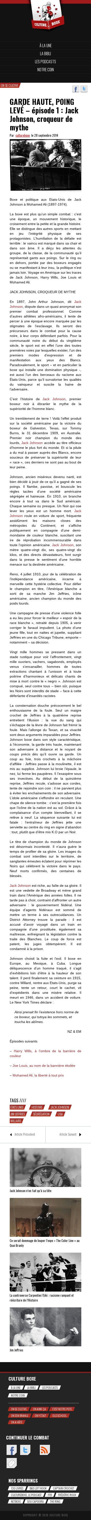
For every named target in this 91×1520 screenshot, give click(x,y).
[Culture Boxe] (45, 8)
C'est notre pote (62, 1409)
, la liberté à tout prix (38, 1075)
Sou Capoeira (35, 1501)
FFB (50, 1495)
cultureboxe (23, 135)
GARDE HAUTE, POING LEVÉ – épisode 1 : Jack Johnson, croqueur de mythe (44, 114)
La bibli (45, 53)
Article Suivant (67, 1134)
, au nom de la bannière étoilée (44, 1066)
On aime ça (39, 1409)
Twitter (84, 88)
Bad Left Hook (38, 1488)
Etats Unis (16, 1107)
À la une (46, 45)
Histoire (37, 1107)
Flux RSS (44, 1450)
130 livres (17, 1488)
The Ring (55, 1501)
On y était (40, 1415)
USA (60, 1114)
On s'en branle (19, 1415)
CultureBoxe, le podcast (26, 1495)
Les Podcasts (45, 61)
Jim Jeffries (17, 1114)
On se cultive (19, 1409)
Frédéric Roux (67, 1495)
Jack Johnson (60, 1107)
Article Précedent (25, 1134)
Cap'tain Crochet (63, 1488)
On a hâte (16, 1422)
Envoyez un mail (11, 1463)
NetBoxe (16, 1501)
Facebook (75, 88)
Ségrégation (41, 1114)
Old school (59, 1415)
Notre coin (45, 69)
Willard (15, 1120)
